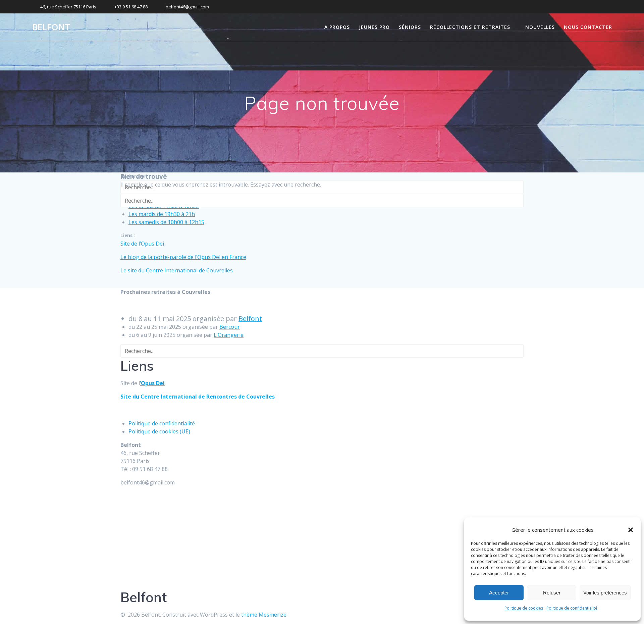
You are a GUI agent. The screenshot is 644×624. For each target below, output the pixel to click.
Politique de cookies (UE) (159, 431)
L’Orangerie (229, 335)
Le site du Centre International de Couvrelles (176, 270)
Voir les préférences (605, 592)
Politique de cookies (523, 608)
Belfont (51, 27)
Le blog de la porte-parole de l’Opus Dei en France (183, 257)
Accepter (499, 592)
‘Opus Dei (152, 383)
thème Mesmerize (263, 614)
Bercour (229, 326)
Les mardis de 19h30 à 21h (161, 214)
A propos (337, 27)
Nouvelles (540, 27)
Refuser (551, 592)
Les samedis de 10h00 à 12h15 (166, 222)
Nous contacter (588, 27)
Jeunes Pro (374, 27)
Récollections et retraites (470, 27)
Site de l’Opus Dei (142, 243)
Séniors (410, 27)
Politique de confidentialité (571, 608)
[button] (630, 529)
